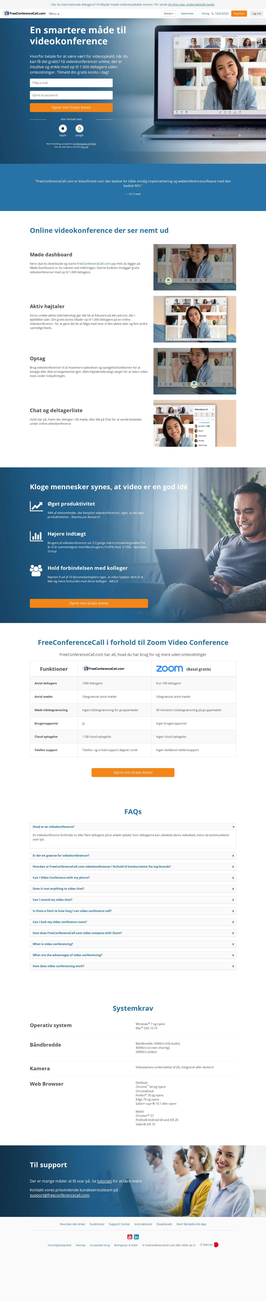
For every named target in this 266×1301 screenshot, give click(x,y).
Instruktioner (143, 1224)
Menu (53, 14)
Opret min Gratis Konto (71, 107)
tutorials (104, 1181)
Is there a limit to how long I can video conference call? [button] (72, 911)
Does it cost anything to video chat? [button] (58, 889)
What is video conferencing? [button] (53, 944)
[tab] (133, 826)
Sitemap (81, 1245)
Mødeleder (187, 13)
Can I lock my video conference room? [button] (60, 922)
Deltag (205, 13)
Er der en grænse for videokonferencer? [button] (61, 856)
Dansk (168, 13)
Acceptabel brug (100, 1245)
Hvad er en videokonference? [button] (53, 827)
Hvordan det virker (72, 1224)
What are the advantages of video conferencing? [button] (67, 955)
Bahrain (208, 1244)
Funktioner (97, 1224)
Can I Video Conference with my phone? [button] (61, 878)
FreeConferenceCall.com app (96, 264)
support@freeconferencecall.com (59, 1195)
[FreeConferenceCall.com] (24, 13)
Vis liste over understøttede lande (191, 5)
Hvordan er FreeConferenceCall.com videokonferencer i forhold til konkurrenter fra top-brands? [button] (102, 867)
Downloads (164, 1224)
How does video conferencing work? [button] (58, 966)
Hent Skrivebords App (191, 1224)
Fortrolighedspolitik (59, 1245)
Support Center (119, 1224)
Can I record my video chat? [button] (52, 900)
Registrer (239, 13)
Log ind (256, 13)
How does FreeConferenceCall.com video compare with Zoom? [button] (77, 933)
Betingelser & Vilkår (86, 143)
